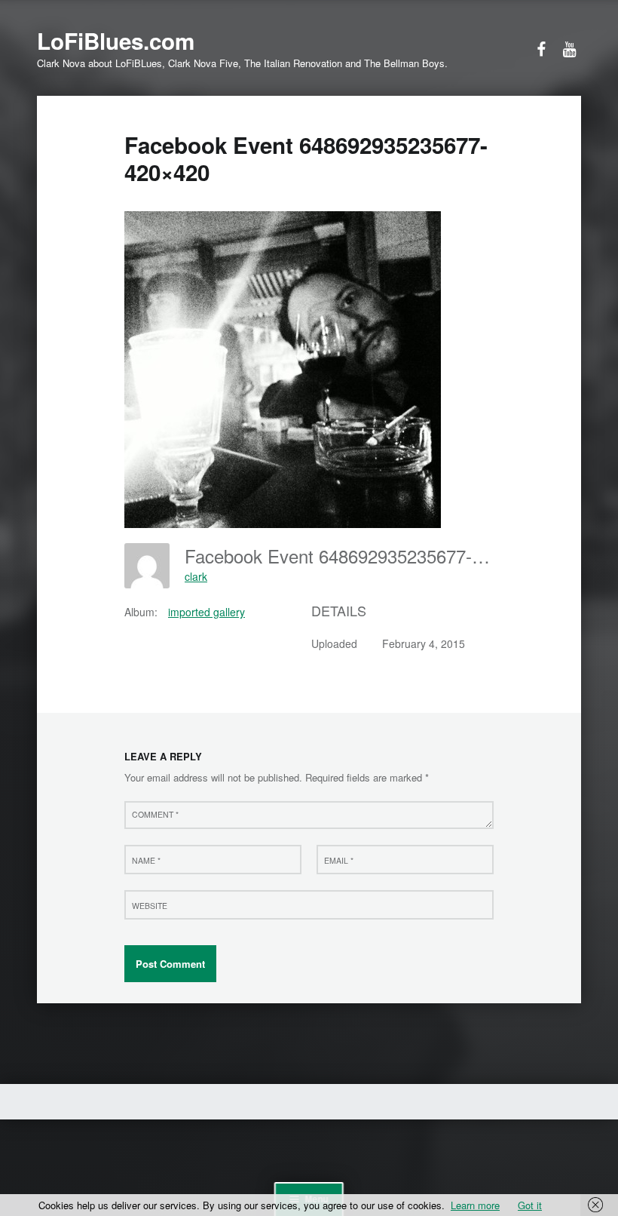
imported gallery (206, 611)
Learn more (475, 1205)
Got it (530, 1205)
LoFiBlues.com (115, 41)
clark (196, 576)
